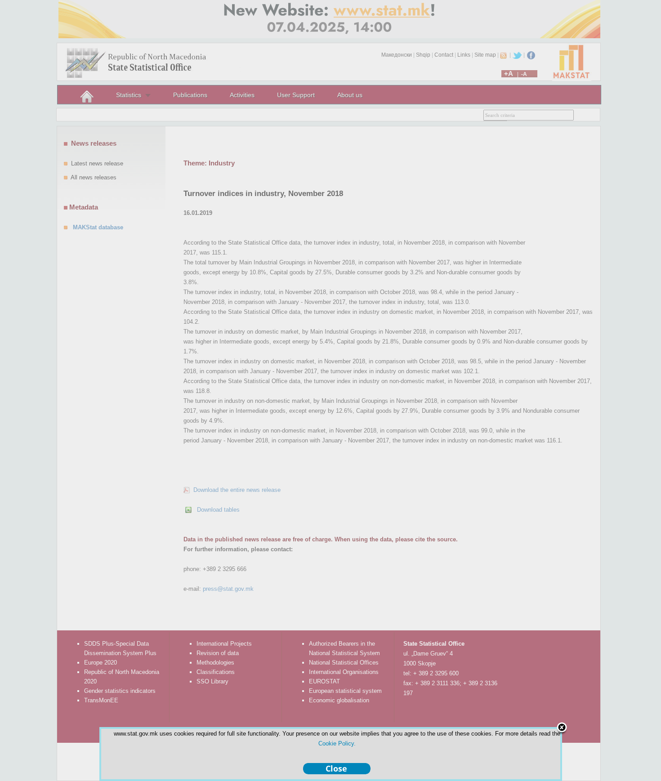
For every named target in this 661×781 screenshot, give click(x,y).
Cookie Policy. (337, 743)
